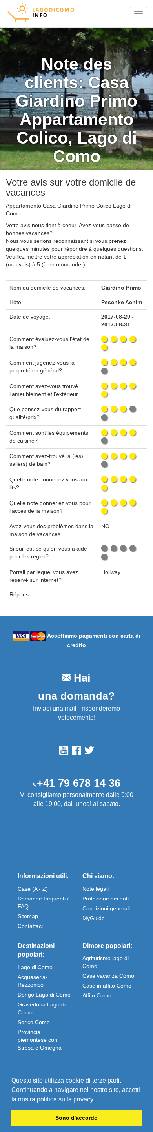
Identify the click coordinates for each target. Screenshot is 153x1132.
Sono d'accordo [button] (76, 1118)
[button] (97, 1100)
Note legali (95, 889)
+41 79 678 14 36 (78, 783)
